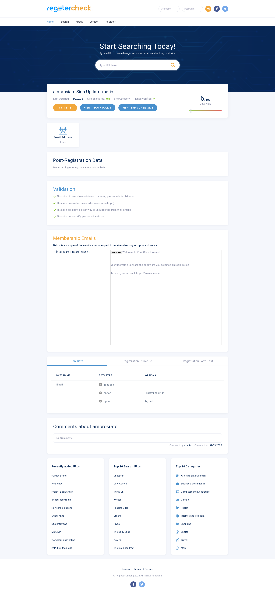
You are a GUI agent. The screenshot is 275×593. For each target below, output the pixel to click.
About (79, 21)
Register (111, 21)
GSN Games (120, 483)
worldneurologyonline (63, 540)
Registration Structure (137, 361)
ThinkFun (118, 491)
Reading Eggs (121, 507)
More (184, 548)
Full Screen (116, 252)
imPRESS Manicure (62, 548)
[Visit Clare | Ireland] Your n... (73, 251)
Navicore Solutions (62, 507)
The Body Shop (122, 531)
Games (185, 499)
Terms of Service (143, 569)
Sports (184, 531)
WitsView (57, 483)
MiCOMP (56, 531)
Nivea (117, 523)
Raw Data (77, 361)
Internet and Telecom (192, 515)
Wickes (117, 499)
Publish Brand (59, 475)
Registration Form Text (198, 361)
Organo (118, 515)
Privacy (126, 569)
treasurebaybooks (61, 499)
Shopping (186, 523)
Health (184, 507)
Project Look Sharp (62, 491)
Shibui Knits (58, 515)
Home (50, 21)
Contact (94, 21)
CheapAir (119, 475)
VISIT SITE (65, 107)
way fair (118, 540)
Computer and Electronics (195, 491)
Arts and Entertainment (194, 475)
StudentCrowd (59, 523)
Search (65, 21)
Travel (184, 540)
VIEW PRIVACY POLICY (97, 107)
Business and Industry (193, 483)
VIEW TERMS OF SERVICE (137, 107)
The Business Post (124, 548)
